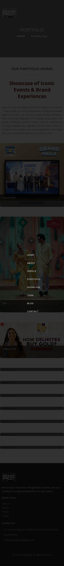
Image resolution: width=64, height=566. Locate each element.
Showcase (33, 287)
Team (30, 295)
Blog (30, 303)
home (30, 254)
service (31, 271)
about (31, 262)
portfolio (33, 279)
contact (33, 311)
